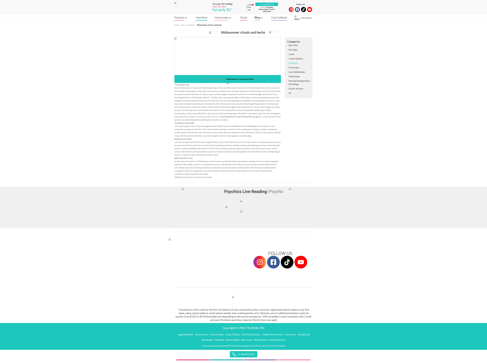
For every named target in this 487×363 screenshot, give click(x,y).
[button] (266, 4)
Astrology (293, 49)
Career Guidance (296, 58)
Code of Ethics (233, 334)
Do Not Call (303, 334)
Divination (191, 25)
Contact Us (290, 334)
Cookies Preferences (272, 334)
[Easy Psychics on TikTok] (303, 9)
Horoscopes (294, 67)
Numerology (294, 76)
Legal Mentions (185, 334)
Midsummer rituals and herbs (209, 25)
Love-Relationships (297, 72)
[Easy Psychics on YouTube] (309, 9)
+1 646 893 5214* (268, 4)
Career (291, 54)
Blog (183, 25)
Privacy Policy (217, 334)
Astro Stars (293, 45)
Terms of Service (272, 345)
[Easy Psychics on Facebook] (297, 9)
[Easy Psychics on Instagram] (291, 9)
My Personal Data (251, 334)
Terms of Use (201, 334)
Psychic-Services (296, 88)
